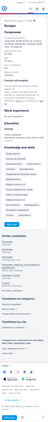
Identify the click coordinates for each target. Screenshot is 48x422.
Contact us (7, 389)
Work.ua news (21, 389)
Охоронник (7, 257)
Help (4, 393)
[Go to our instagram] (17, 372)
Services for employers (12, 386)
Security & (11, 304)
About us (30, 386)
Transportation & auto (16, 314)
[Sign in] (43, 9)
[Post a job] (37, 9)
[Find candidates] (31, 9)
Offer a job (9, 417)
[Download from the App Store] (10, 378)
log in (18, 101)
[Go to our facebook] (4, 372)
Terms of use (15, 393)
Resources (35, 389)
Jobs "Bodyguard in (13, 348)
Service (8, 309)
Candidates (13, 327)
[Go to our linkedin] (24, 372)
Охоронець (7, 241)
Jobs (7, 353)
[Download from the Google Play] (29, 378)
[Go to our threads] (11, 372)
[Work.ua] (4, 8)
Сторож (6, 283)
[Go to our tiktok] (31, 372)
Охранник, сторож (11, 275)
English (5, 365)
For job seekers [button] (11, 400)
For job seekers (36, 2)
